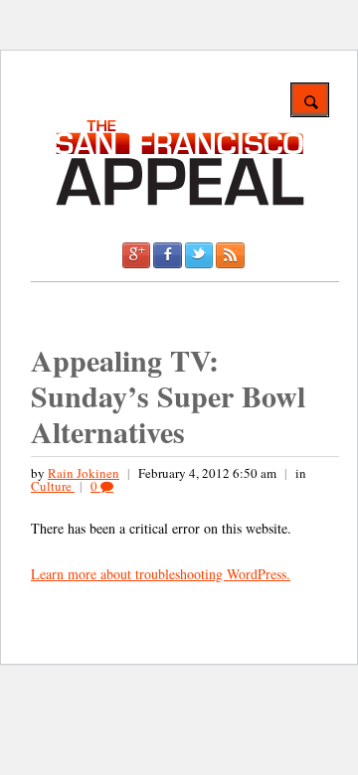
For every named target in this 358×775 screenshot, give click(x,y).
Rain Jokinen (83, 473)
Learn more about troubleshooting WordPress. (160, 573)
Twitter (199, 255)
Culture (53, 486)
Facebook (167, 255)
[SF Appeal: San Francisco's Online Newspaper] (180, 202)
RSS (230, 255)
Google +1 (136, 255)
